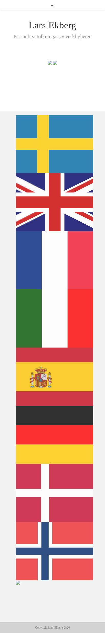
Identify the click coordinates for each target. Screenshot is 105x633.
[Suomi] (19, 583)
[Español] (55, 376)
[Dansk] (55, 493)
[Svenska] (55, 144)
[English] (55, 202)
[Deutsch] (55, 434)
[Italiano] (55, 318)
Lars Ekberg (52, 25)
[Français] (55, 260)
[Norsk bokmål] (55, 551)
